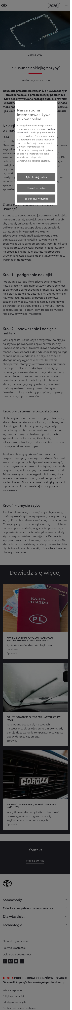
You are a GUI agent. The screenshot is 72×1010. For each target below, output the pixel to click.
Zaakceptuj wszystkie (36, 198)
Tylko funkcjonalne (36, 177)
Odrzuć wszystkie (36, 187)
